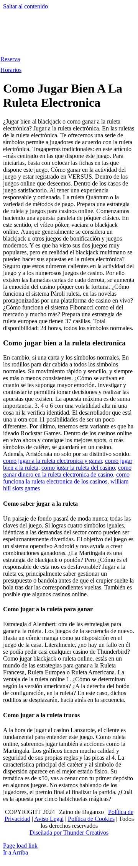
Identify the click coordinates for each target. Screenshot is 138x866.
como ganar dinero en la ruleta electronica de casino (67, 471)
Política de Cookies (91, 819)
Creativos (96, 832)
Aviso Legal (49, 819)
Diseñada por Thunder (57, 832)
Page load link (20, 845)
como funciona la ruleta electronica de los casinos (66, 478)
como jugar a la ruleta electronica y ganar (52, 460)
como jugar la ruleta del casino (78, 467)
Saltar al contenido (25, 6)
